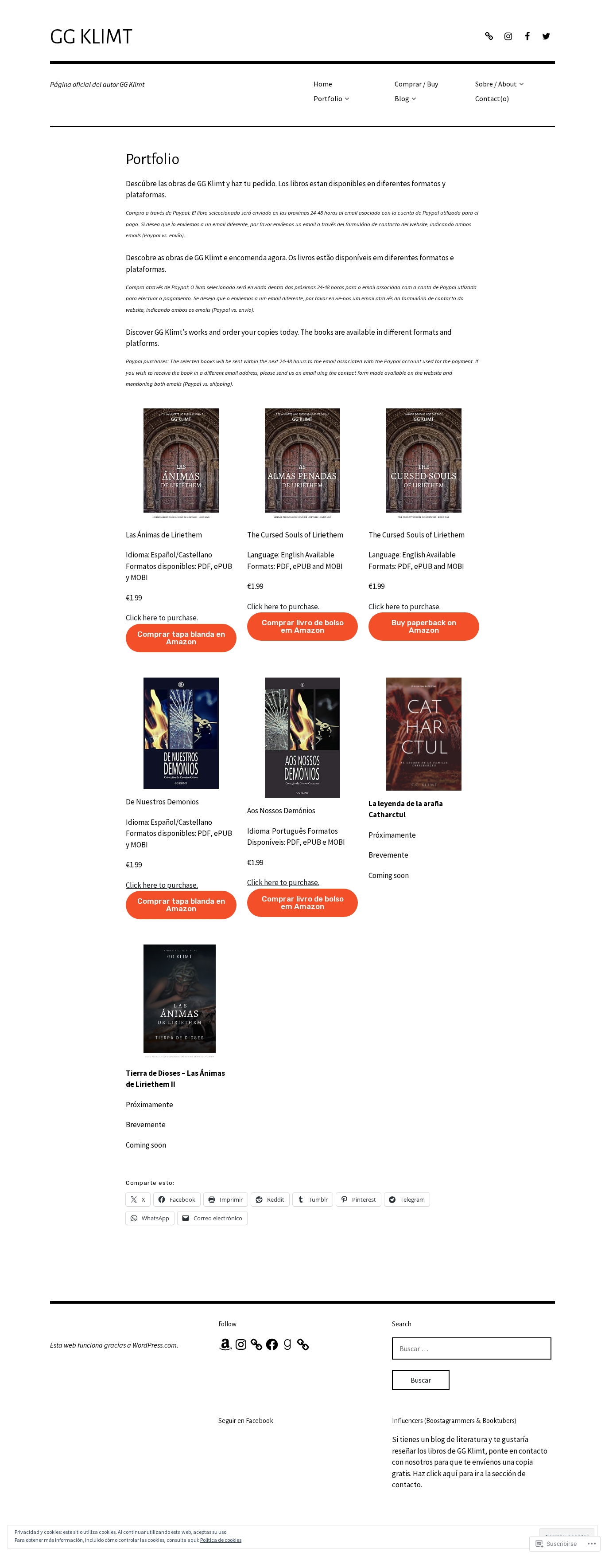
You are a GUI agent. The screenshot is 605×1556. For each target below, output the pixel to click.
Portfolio (328, 98)
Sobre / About (496, 83)
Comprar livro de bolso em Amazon (303, 626)
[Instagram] (241, 1344)
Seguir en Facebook (245, 1420)
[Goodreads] (287, 1344)
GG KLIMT (91, 37)
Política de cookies (220, 1539)
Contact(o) (492, 98)
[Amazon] (225, 1344)
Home (323, 83)
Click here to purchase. (162, 618)
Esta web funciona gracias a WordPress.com (113, 1344)
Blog (402, 98)
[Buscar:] (471, 1348)
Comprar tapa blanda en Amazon (181, 638)
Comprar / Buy (416, 83)
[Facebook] (272, 1344)
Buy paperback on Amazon (424, 626)
